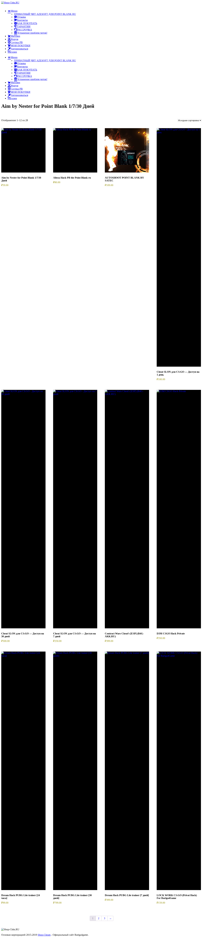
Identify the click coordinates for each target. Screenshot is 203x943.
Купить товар (23, 153)
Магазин (12, 52)
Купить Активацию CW (127, 512)
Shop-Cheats (44, 934)
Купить (179, 511)
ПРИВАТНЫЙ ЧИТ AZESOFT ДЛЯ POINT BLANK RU (45, 14)
